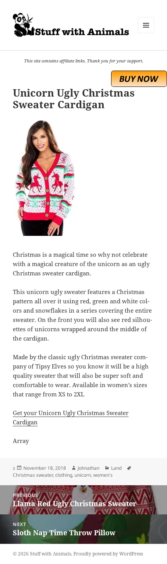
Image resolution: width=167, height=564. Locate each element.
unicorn (83, 475)
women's (103, 475)
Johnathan (88, 468)
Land (116, 468)
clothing (63, 475)
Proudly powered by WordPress (108, 553)
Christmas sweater (33, 475)
